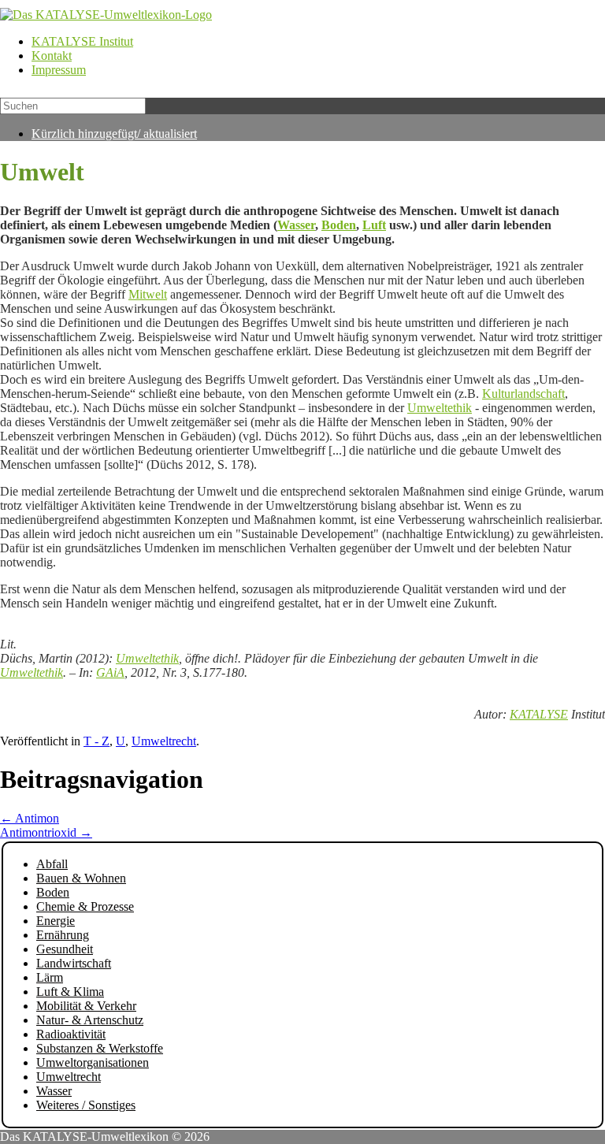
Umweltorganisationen (92, 1062)
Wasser (296, 225)
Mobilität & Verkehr (86, 1005)
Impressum (59, 69)
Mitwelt (147, 294)
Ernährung (62, 935)
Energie (55, 920)
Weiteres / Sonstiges (85, 1105)
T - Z (96, 741)
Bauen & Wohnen (81, 878)
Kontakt (52, 55)
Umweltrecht (164, 741)
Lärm (49, 977)
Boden (338, 225)
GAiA (110, 672)
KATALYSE (539, 714)
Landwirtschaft (73, 963)
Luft (374, 225)
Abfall (52, 864)
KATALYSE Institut (82, 41)
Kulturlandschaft (523, 393)
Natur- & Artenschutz (89, 1020)
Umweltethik (439, 407)
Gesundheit (64, 949)
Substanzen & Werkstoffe (99, 1048)
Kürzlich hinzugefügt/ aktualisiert (114, 133)
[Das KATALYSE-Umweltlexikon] (106, 14)
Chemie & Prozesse (85, 906)
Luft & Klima (70, 991)
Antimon (29, 818)
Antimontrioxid (46, 832)
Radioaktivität (71, 1034)
